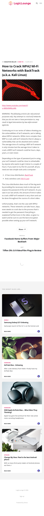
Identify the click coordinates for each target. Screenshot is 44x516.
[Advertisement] (22, 30)
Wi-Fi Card (25, 178)
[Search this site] (36, 3)
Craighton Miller (10, 62)
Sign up (22, 496)
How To (20, 62)
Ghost (26, 502)
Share (21, 229)
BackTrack (29, 175)
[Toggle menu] (40, 3)
